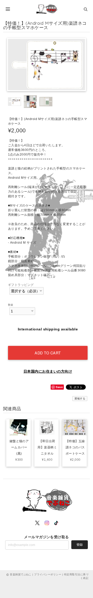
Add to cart (48, 352)
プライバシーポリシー (47, 574)
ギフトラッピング (21, 285)
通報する (79, 398)
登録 (79, 544)
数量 (10, 304)
